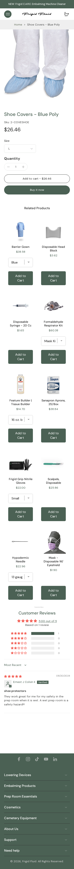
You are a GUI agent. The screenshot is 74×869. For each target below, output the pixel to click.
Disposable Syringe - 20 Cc (20, 323)
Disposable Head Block (53, 248)
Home (18, 24)
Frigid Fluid (29, 861)
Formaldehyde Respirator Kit (53, 323)
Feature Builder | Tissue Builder (20, 402)
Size (6, 141)
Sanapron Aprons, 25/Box (53, 402)
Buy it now (37, 190)
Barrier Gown (20, 247)
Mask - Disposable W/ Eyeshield (53, 561)
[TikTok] (37, 759)
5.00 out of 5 (48, 621)
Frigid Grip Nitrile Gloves (20, 481)
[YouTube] (46, 759)
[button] (37, 178)
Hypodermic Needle (20, 559)
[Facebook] (18, 759)
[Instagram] (27, 759)
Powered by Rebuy (37, 607)
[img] (13, 676)
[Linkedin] (55, 759)
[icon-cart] (65, 14)
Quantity (12, 158)
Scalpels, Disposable (53, 481)
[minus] (8, 167)
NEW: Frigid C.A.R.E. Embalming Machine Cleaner (37, 4)
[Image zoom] (37, 66)
